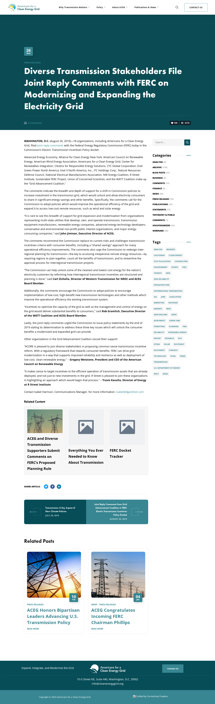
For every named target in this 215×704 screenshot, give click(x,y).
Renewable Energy (177, 332)
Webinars (160, 230)
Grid (168, 273)
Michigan (173, 302)
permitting (159, 326)
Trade (182, 356)
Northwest (159, 320)
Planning (174, 326)
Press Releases (32, 62)
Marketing (159, 302)
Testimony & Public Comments (164, 217)
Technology (160, 356)
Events (174, 267)
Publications (162, 204)
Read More (33, 628)
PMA (185, 326)
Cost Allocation (162, 261)
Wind (165, 374)
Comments (161, 183)
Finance (159, 188)
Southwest (159, 350)
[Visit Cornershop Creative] (134, 696)
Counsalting (181, 261)
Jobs (163, 297)
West (156, 374)
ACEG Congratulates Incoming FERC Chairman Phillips (113, 616)
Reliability (159, 332)
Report (157, 338)
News (94, 604)
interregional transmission (168, 291)
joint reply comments (50, 145)
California (159, 255)
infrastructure (162, 285)
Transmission (160, 362)
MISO (168, 308)
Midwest (158, 308)
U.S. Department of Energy (167, 368)
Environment (160, 267)
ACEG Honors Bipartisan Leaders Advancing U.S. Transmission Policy (53, 616)
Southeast (179, 344)
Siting (157, 344)
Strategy (173, 350)
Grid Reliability (161, 279)
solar (167, 344)
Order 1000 (174, 320)
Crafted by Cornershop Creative (151, 696)
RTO (180, 338)
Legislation (175, 297)
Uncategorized (164, 225)
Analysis (159, 162)
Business (159, 177)
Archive (160, 167)
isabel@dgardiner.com (130, 392)
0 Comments (35, 123)
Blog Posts (161, 172)
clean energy (175, 255)
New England (160, 314)
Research (169, 338)
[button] (177, 7)
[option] (54, 593)
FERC (184, 267)
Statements (162, 209)
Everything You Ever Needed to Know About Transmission (86, 456)
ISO (155, 297)
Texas (173, 356)
